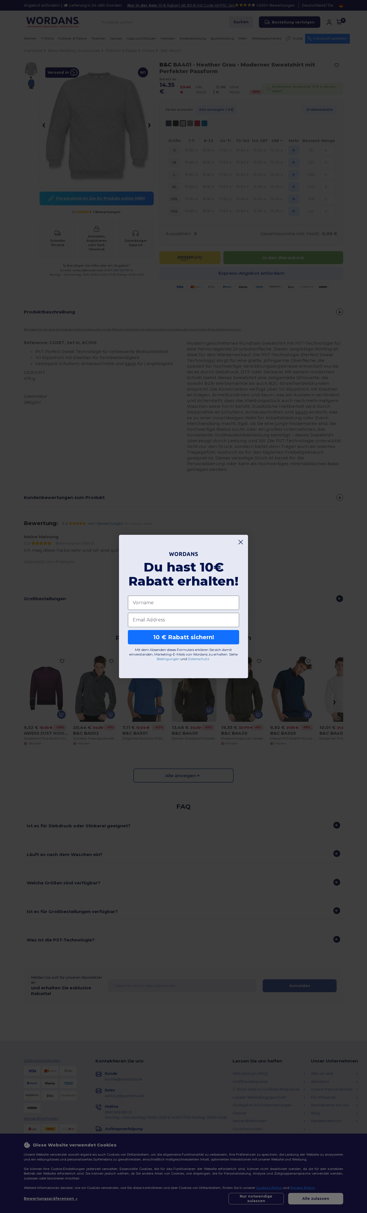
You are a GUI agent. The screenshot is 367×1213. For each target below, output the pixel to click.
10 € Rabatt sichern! (183, 637)
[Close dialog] (241, 542)
